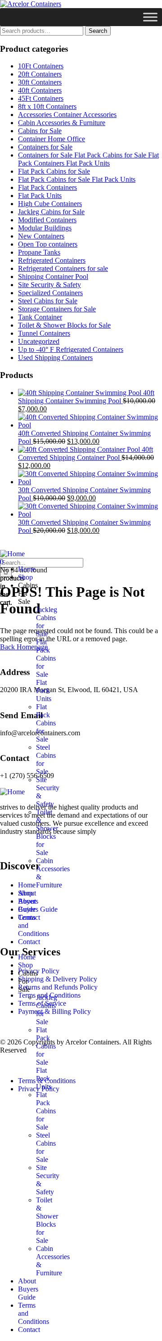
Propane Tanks (39, 252)
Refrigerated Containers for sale (63, 268)
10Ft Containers (40, 66)
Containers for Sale (45, 147)
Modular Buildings (45, 228)
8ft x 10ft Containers (47, 106)
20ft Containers (40, 74)
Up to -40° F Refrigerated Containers (70, 349)
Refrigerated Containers (52, 260)
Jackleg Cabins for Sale (51, 212)
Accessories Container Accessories (67, 114)
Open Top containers (47, 244)
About (27, 893)
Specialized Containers (50, 293)
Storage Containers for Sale (57, 309)
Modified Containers (47, 220)
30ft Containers (40, 82)
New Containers (41, 236)
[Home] (12, 554)
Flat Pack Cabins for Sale (54, 171)
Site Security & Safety (49, 284)
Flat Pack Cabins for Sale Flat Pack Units (76, 179)
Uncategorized (38, 341)
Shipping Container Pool (53, 276)
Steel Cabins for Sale (47, 301)
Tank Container (40, 317)
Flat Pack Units (40, 195)
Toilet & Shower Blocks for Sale (64, 325)
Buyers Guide (28, 905)
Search (98, 30)
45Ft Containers (40, 98)
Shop (25, 577)
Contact (29, 941)
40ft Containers (40, 90)
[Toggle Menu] (150, 17)
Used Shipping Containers (55, 357)
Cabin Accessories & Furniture (61, 122)
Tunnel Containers (44, 333)
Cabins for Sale (40, 131)
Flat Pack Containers (47, 187)
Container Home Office (51, 139)
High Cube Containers (50, 203)
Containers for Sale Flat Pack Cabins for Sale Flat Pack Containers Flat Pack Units (88, 159)
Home (27, 569)
